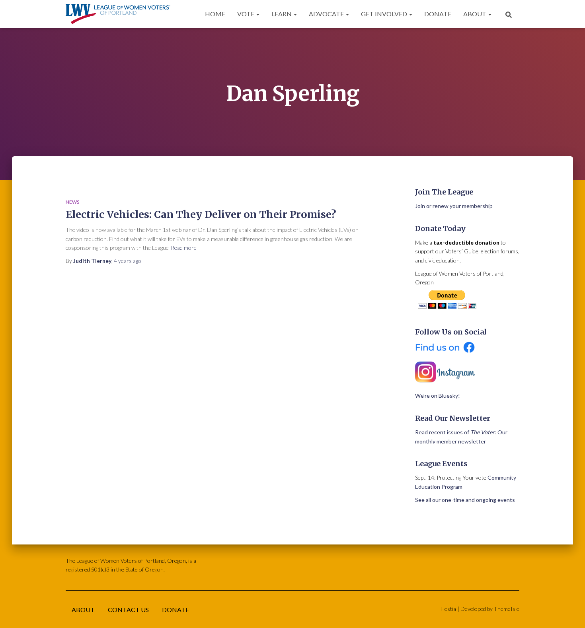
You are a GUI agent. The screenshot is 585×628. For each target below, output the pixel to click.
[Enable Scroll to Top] (569, 612)
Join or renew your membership (454, 205)
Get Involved (384, 13)
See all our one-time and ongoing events (465, 499)
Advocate (327, 13)
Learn (282, 13)
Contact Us (128, 609)
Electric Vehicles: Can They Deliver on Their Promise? (201, 214)
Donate (437, 13)
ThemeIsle (506, 608)
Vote (246, 13)
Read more (184, 247)
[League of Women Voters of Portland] (118, 14)
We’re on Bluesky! (437, 395)
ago (127, 260)
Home (215, 13)
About (475, 13)
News (72, 202)
